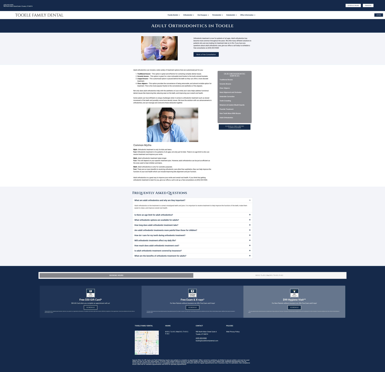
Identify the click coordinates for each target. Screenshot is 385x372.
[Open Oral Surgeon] (208, 15)
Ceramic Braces (225, 84)
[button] (192, 200)
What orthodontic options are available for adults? (156, 220)
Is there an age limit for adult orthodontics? (153, 215)
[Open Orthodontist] (193, 15)
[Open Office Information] (255, 15)
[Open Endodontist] (236, 15)
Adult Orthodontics (226, 118)
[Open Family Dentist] (179, 15)
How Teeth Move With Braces (230, 113)
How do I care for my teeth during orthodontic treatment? (159, 235)
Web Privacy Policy (233, 332)
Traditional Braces (226, 80)
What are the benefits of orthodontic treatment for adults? (160, 256)
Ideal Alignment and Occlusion (231, 92)
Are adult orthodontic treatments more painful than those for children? (165, 230)
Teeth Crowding (225, 101)
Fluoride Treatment (226, 109)
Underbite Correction (227, 96)
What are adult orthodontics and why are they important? (159, 200)
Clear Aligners (225, 88)
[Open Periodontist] (222, 15)
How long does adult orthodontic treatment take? (156, 225)
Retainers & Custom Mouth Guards (232, 105)
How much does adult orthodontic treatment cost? (156, 245)
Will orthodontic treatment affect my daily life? (155, 240)
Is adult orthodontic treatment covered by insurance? (158, 251)
